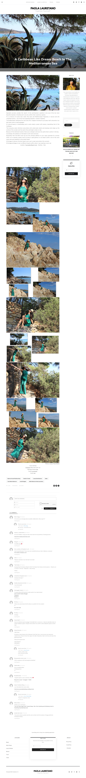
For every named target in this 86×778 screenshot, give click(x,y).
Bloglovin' (16, 596)
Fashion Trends (26, 478)
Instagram (25, 679)
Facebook (16, 595)
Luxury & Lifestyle (42, 2)
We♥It (29, 679)
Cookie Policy (68, 744)
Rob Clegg (26, 525)
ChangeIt (27, 467)
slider (46, 478)
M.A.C (18, 771)
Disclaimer (69, 748)
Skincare (7, 751)
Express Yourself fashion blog (14, 478)
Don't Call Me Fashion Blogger (21, 593)
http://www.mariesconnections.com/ (22, 536)
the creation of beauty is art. (20, 552)
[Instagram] (79, 771)
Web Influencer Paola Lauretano (36, 481)
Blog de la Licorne (18, 679)
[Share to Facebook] (54, 486)
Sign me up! (71, 173)
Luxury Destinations (37, 478)
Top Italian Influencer (12, 481)
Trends (58, 2)
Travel (51, 2)
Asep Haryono (26, 650)
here (10, 141)
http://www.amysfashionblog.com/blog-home (24, 689)
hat (34, 473)
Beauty (7, 742)
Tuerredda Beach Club (31, 145)
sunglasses (34, 471)
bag (37, 469)
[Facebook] (73, 2)
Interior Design (30, 2)
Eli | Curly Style (17, 607)
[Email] (81, 2)
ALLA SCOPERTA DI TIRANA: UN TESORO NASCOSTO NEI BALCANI (71, 151)
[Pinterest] (74, 771)
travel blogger (23, 481)
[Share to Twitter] (56, 486)
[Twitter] (76, 2)
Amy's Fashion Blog (27, 696)
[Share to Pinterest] (58, 486)
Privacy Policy (68, 741)
